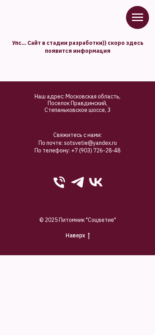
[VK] (96, 182)
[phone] (59, 182)
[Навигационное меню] (137, 17)
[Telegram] (77, 182)
